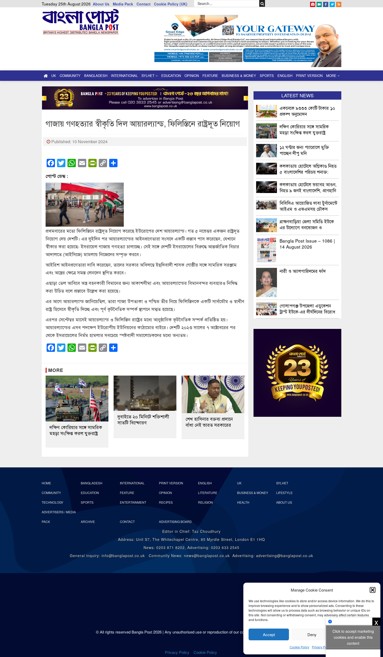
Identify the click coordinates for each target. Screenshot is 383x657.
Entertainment (133, 502)
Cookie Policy (299, 647)
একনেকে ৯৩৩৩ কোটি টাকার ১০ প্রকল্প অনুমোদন (307, 111)
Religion (205, 502)
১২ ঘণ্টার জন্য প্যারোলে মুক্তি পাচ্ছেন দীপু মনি (304, 150)
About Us (101, 4)
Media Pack (123, 4)
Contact (144, 4)
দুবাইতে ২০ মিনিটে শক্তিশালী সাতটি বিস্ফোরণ (143, 419)
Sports (267, 75)
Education (171, 75)
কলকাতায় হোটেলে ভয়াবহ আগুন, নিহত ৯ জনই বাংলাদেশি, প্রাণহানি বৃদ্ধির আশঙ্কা (308, 187)
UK (53, 75)
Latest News (297, 95)
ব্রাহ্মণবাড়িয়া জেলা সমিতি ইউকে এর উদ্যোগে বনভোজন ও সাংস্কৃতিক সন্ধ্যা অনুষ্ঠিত (307, 224)
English (284, 75)
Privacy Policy (322, 647)
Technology (52, 502)
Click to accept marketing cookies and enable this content (353, 637)
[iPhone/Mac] (312, 3)
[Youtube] (319, 3)
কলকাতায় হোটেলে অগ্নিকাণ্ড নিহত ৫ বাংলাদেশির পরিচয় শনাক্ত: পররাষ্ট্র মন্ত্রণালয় (308, 168)
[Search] (262, 3)
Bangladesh (95, 75)
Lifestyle (284, 492)
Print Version (309, 75)
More (331, 75)
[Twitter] (332, 3)
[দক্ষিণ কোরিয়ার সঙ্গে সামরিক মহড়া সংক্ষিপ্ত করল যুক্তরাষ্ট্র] (77, 399)
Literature (207, 492)
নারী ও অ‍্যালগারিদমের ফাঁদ (303, 271)
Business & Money (239, 75)
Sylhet (148, 75)
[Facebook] (325, 3)
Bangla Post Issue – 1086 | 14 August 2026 (307, 243)
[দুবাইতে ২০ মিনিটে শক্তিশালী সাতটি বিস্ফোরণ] (145, 393)
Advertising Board (175, 521)
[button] (372, 590)
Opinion (191, 75)
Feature (210, 75)
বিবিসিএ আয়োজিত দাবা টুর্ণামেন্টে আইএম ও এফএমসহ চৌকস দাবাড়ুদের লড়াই (308, 206)
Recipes (166, 502)
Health (243, 502)
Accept (269, 634)
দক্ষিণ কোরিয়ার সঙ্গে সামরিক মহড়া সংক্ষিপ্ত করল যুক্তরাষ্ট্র (76, 430)
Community (70, 75)
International (124, 75)
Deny (312, 634)
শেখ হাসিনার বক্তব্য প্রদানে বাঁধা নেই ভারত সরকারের (209, 422)
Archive (88, 521)
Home (46, 483)
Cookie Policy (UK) (170, 4)
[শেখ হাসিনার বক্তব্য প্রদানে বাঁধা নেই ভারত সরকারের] (213, 394)
